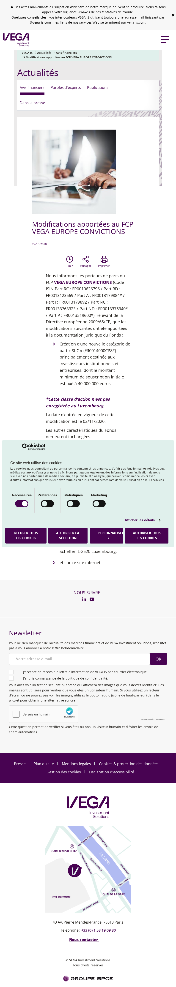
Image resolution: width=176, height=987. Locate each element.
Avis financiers (66, 53)
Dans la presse (32, 102)
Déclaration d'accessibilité (111, 772)
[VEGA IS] (15, 39)
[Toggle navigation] (164, 40)
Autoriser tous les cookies (146, 535)
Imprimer (104, 266)
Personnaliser (110, 533)
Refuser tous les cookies (26, 535)
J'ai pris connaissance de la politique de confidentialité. (65, 678)
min (69, 266)
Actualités (44, 53)
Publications (97, 87)
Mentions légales (76, 763)
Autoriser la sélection (67, 535)
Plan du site (44, 763)
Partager (85, 266)
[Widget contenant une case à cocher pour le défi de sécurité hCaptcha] (88, 714)
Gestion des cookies (64, 772)
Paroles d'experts (66, 87)
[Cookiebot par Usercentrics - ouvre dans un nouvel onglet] (25, 446)
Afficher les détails (140, 520)
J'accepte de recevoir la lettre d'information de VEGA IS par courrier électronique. (85, 672)
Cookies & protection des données (129, 763)
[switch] (47, 503)
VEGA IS (27, 53)
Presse (20, 763)
